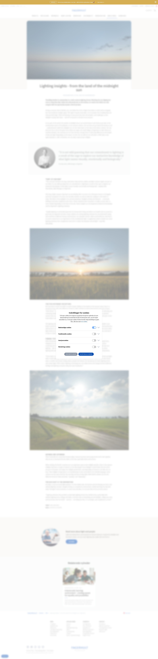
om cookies (84, 321)
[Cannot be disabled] (94, 327)
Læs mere (100, 2)
